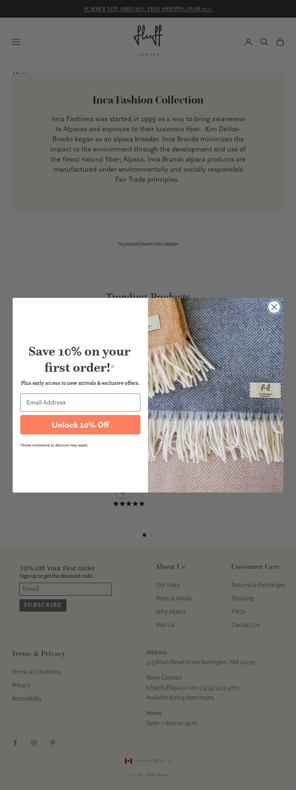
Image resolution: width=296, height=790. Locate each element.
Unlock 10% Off (80, 424)
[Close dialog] (274, 307)
